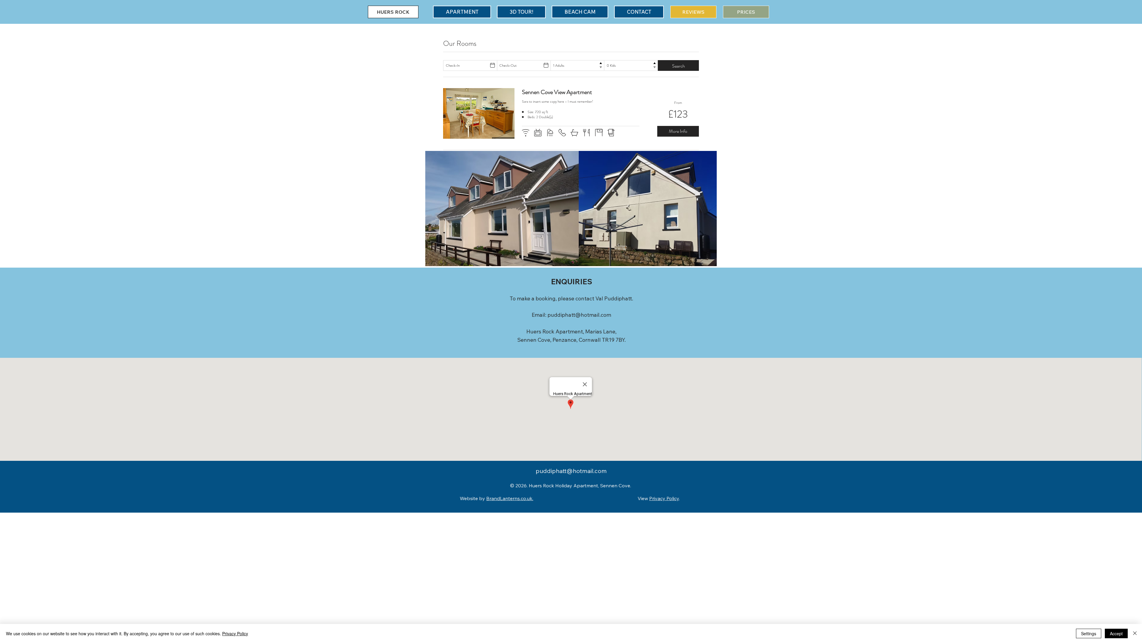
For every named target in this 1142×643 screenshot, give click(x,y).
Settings (1088, 633)
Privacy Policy (664, 498)
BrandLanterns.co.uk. (509, 498)
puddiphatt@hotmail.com (579, 314)
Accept (1116, 633)
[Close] (1134, 633)
